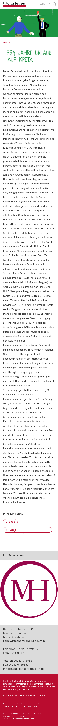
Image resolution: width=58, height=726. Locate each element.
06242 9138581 (24, 660)
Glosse (10, 521)
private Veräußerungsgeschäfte (23, 531)
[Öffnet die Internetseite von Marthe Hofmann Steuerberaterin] (29, 589)
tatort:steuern (14, 4)
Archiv (45, 4)
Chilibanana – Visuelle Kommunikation (18, 718)
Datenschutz (30, 706)
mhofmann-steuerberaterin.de (24, 668)
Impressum (10, 706)
